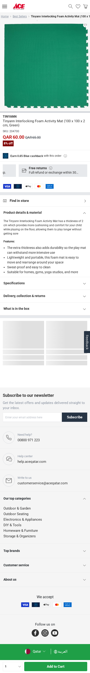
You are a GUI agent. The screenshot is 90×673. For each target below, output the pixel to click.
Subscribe (74, 417)
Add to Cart (55, 666)
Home (5, 16)
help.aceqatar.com (32, 462)
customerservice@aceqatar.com (43, 483)
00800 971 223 (29, 440)
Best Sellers (20, 16)
